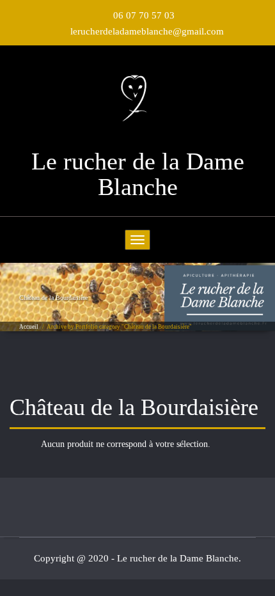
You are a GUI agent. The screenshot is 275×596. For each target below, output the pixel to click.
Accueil (28, 327)
